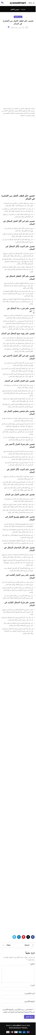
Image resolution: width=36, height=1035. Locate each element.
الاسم (32, 985)
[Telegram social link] (14, 937)
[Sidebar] (33, 312)
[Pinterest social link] (23, 937)
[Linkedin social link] (19, 937)
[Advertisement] (21, 68)
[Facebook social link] (33, 937)
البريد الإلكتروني (29, 993)
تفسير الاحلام (15, 9)
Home (23, 9)
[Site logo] (18, 3)
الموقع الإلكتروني (29, 1001)
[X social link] (28, 937)
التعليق (32, 964)
